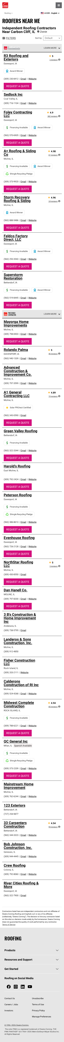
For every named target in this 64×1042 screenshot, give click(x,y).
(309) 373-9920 (11, 181)
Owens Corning (5, 5)
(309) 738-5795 (11, 630)
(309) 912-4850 (11, 651)
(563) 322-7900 (11, 895)
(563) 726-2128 (11, 546)
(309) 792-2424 (11, 479)
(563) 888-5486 (11, 220)
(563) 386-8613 (11, 522)
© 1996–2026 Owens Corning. (16, 1025)
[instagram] (15, 986)
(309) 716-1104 (11, 103)
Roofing (7, 13)
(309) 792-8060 (11, 874)
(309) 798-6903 (11, 334)
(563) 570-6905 (11, 135)
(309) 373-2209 (11, 768)
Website (32, 78)
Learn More (50, 48)
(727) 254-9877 (11, 814)
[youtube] (29, 987)
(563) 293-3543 (11, 259)
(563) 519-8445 (11, 297)
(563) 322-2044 (11, 450)
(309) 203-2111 (11, 672)
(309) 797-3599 (11, 383)
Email (23, 78)
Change (43, 31)
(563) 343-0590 (11, 415)
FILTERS (11, 38)
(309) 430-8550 (11, 574)
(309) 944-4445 (11, 856)
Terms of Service (8, 924)
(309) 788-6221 (11, 725)
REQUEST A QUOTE (17, 86)
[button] (59, 59)
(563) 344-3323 (11, 835)
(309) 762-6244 (11, 796)
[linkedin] (22, 986)
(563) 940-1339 (11, 358)
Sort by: (38, 38)
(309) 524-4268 (11, 693)
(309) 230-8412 (11, 78)
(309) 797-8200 (11, 598)
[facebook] (8, 986)
